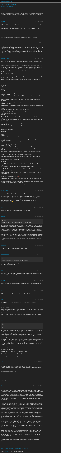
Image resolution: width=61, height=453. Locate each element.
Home (2, 448)
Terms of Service (18, 448)
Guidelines (11, 448)
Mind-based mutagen (8, 4)
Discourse (7, 451)
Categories (6, 448)
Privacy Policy (25, 448)
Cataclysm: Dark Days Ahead (6, 1)
